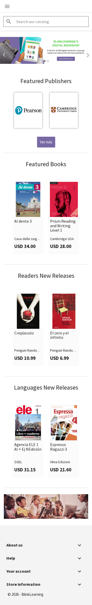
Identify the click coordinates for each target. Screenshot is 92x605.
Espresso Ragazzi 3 (58, 446)
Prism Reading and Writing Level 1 (63, 226)
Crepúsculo (24, 333)
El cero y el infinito (59, 335)
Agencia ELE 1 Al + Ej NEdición (27, 446)
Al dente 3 (23, 221)
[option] (46, 50)
